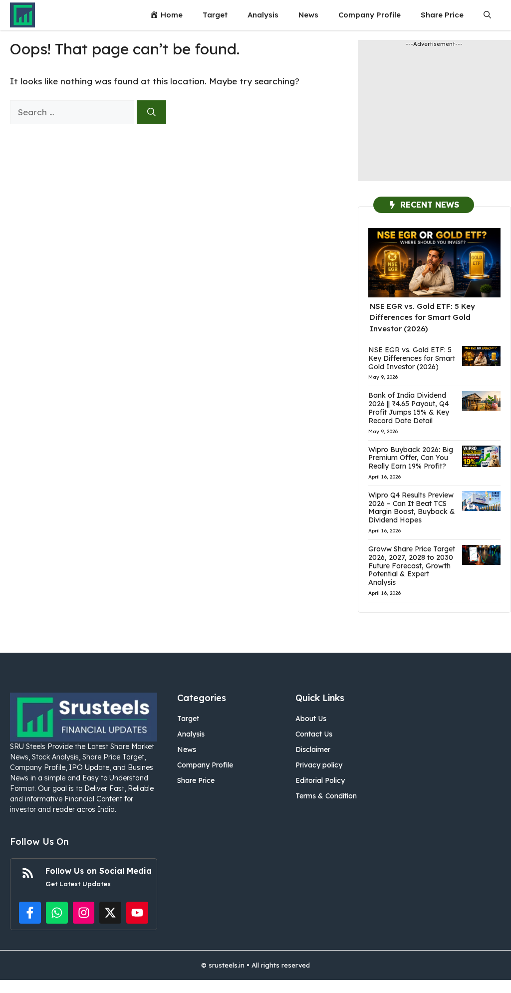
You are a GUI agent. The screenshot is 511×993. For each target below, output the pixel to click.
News (308, 14)
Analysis (263, 14)
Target (215, 14)
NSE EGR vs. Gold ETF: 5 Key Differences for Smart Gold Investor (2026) (422, 317)
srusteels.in (227, 965)
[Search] (151, 112)
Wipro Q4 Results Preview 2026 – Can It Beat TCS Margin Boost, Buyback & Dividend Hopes (411, 507)
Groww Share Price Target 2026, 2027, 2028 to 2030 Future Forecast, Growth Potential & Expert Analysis (411, 565)
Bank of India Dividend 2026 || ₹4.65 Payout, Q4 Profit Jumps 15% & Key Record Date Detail (408, 408)
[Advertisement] (434, 118)
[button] (487, 15)
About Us (310, 718)
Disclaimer (312, 749)
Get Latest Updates (78, 884)
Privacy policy (318, 764)
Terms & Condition (326, 795)
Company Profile (369, 14)
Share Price (442, 14)
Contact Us (313, 734)
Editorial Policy (320, 780)
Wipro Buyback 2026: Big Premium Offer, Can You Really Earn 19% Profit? (410, 458)
